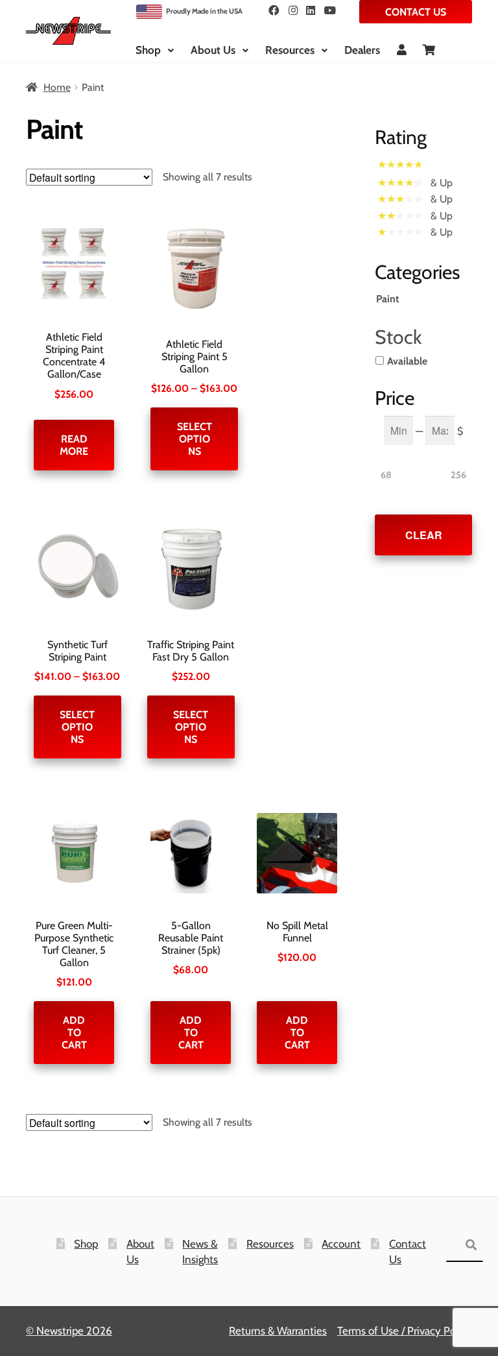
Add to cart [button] (74, 1032)
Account (341, 1243)
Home (57, 87)
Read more (74, 445)
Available (407, 361)
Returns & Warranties (278, 1330)
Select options (194, 438)
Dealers (362, 49)
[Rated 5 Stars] (404, 166)
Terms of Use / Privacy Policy (404, 1330)
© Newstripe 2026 (69, 1330)
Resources (289, 49)
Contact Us (415, 12)
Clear (423, 534)
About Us (213, 49)
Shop (148, 49)
